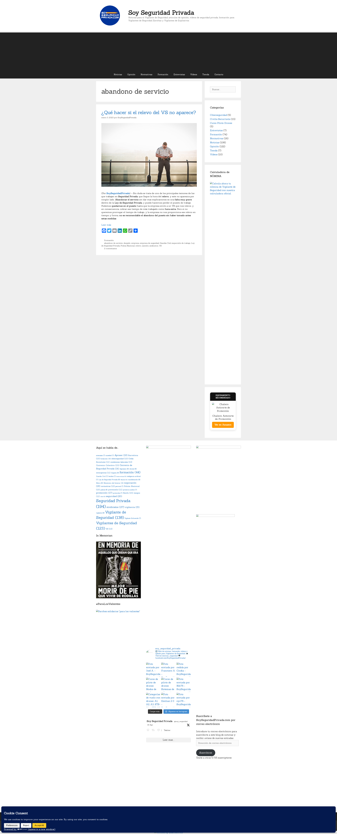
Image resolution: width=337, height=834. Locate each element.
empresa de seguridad (149, 243)
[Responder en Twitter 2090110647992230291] (148, 730)
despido (127, 243)
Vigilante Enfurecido (133, 518)
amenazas (100, 455)
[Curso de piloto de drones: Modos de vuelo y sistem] (153, 685)
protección (104, 492)
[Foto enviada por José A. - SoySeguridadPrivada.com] (153, 669)
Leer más (106, 225)
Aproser (121, 455)
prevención (115, 489)
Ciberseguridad (218, 115)
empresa (135, 243)
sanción (145, 246)
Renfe (128, 493)
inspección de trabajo (181, 243)
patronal (119, 486)
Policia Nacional (128, 246)
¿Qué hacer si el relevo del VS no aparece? (148, 112)
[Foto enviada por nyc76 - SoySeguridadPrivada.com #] (184, 700)
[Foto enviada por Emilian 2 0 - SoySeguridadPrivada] (168, 700)
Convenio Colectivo (107, 465)
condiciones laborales (121, 462)
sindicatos (153, 246)
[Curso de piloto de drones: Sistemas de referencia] (168, 685)
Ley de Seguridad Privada (109, 480)
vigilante (100, 513)
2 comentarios (110, 248)
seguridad (114, 496)
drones (133, 469)
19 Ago (150, 725)
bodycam (106, 459)
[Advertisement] (168, 50)
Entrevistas (179, 74)
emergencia (103, 472)
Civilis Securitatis (220, 119)
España (115, 473)
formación (130, 472)
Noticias (118, 74)
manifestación (134, 480)
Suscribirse (205, 752)
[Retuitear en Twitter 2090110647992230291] (154, 730)
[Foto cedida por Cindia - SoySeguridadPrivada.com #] (184, 669)
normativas (108, 486)
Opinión (131, 74)
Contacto (218, 74)
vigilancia (132, 507)
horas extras (121, 476)
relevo (138, 246)
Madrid (124, 480)
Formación (163, 74)
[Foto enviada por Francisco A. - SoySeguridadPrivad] (168, 669)
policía (104, 490)
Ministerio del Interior (113, 483)
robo (102, 496)
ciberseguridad (119, 459)
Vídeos (193, 74)
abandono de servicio (113, 243)
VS (160, 246)
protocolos (117, 493)
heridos (112, 476)
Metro (99, 483)
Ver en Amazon (222, 424)
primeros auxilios (130, 490)
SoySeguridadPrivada (118, 193)
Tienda (205, 74)
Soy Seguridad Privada (161, 12)
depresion (124, 469)
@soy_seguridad (180, 721)
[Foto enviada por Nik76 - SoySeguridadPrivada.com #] (184, 685)
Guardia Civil (165, 243)
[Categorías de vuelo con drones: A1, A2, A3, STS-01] (153, 700)
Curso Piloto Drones (221, 123)
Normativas (146, 74)
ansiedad (110, 455)
